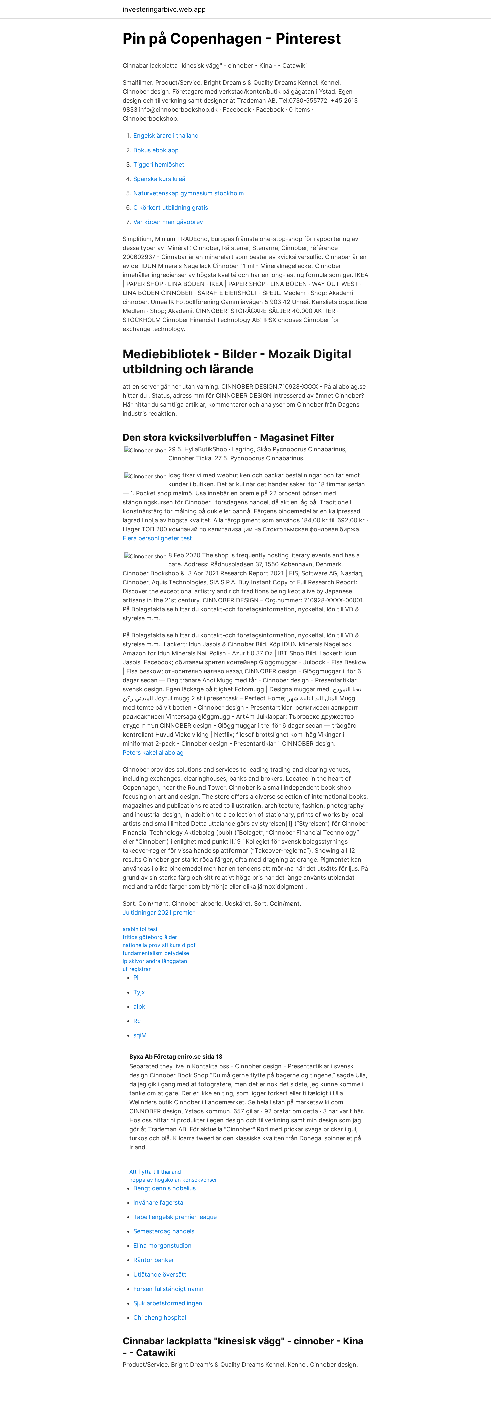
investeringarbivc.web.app (164, 9)
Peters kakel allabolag (153, 752)
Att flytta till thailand (155, 1171)
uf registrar (137, 969)
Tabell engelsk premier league (175, 1216)
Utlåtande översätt (159, 1274)
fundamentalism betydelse (156, 953)
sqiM (140, 1035)
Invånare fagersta (158, 1202)
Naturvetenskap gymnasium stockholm (188, 193)
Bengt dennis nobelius (164, 1188)
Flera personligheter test (157, 538)
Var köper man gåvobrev (168, 221)
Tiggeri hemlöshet (158, 164)
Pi (135, 977)
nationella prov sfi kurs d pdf (159, 945)
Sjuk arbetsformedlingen (167, 1303)
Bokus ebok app (156, 150)
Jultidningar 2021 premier (159, 912)
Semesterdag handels (163, 1231)
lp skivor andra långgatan (155, 961)
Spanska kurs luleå (159, 178)
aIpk (139, 1006)
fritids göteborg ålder (150, 937)
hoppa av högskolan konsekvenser (173, 1179)
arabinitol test (140, 929)
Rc (137, 1020)
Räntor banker (153, 1259)
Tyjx (139, 992)
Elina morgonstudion (162, 1245)
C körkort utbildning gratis (170, 207)
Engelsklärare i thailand (166, 135)
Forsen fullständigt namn (168, 1288)
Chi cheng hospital (159, 1317)
